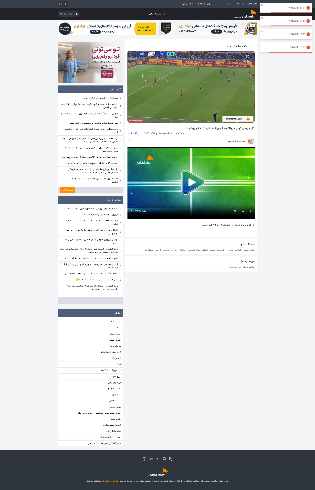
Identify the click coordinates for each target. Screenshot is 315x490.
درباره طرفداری (187, 4)
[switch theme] (63, 4)
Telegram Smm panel (110, 437)
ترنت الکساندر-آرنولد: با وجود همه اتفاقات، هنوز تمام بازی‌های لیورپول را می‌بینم (92, 287)
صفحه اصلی (155, 13)
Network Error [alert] (297, 8)
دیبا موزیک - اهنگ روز (111, 370)
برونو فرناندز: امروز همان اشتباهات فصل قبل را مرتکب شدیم (91, 131)
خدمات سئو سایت (112, 425)
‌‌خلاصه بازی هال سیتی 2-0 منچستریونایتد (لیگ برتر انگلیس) (92, 180)
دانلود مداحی (115, 400)
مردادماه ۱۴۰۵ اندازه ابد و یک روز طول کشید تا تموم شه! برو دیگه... (88, 222)
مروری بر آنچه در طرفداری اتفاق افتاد (99, 214)
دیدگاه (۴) (135, 133)
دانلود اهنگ (116, 419)
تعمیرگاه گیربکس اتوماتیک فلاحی (105, 443)
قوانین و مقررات (110, 481)
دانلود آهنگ (116, 321)
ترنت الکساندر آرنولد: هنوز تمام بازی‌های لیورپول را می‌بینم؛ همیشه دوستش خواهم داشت (89, 250)
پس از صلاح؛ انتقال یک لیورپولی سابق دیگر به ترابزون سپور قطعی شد (91, 149)
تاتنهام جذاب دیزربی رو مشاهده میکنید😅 (97, 279)
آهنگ (119, 327)
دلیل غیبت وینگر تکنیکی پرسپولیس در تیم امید (94, 123)
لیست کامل (67, 189)
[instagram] (144, 459)
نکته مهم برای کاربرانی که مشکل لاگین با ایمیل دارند (92, 208)
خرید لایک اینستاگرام (111, 352)
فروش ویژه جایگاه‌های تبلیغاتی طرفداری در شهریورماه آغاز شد (89, 115)
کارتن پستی (115, 406)
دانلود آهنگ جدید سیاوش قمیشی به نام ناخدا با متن (91, 273)
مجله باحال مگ (114, 431)
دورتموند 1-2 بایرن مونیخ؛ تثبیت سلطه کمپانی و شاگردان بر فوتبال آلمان (89, 106)
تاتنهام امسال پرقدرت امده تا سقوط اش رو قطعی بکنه (91, 258)
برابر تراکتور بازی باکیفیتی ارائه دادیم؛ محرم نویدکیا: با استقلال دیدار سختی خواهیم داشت (91, 171)
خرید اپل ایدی (115, 382)
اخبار (229, 46)
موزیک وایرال (115, 346)
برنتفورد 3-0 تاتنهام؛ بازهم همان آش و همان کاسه (93, 163)
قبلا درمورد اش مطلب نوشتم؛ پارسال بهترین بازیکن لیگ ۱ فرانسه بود (89, 266)
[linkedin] (164, 459)
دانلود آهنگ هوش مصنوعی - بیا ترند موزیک (100, 413)
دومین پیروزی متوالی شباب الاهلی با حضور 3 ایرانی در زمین (91, 241)
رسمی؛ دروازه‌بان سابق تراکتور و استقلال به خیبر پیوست (90, 157)
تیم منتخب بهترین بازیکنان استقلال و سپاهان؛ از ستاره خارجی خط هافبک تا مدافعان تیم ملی (90, 140)
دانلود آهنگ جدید (113, 388)
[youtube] (157, 459)
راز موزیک (117, 358)
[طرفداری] (224, 14)
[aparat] (171, 459)
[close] (262, 5)
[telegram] (151, 459)
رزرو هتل (117, 376)
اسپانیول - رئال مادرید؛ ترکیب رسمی (100, 98)
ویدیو (217, 4)
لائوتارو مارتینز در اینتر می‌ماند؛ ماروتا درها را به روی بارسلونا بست (92, 232)
